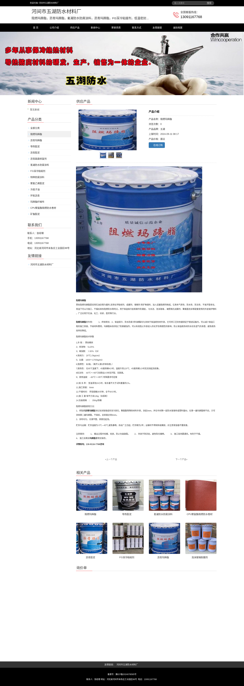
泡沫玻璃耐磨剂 (200, 557)
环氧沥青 (35, 195)
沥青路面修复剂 (38, 158)
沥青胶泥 (35, 152)
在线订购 (158, 145)
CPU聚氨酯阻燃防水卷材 (43, 208)
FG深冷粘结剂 (37, 171)
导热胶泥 (35, 146)
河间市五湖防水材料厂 (42, 264)
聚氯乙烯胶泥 (37, 183)
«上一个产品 (111, 459)
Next (132, 129)
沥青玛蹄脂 (36, 140)
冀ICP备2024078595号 (126, 674)
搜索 (209, 3)
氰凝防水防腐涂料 (39, 165)
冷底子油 (35, 189)
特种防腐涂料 (37, 177)
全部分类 (35, 128)
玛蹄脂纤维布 (37, 201)
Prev (82, 129)
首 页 (35, 27)
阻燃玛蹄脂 (36, 134)
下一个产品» (181, 459)
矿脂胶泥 (35, 214)
